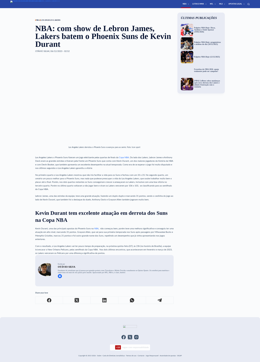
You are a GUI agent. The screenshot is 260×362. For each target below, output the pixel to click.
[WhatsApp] (132, 300)
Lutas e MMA (198, 4)
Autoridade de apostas (168, 355)
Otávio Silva (66, 266)
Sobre (99, 355)
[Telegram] (160, 300)
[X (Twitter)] (77, 300)
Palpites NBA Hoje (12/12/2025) (207, 57)
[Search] (249, 4)
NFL (211, 4)
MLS (221, 4)
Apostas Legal (235, 4)
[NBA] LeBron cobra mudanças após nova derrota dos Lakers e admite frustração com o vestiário (207, 84)
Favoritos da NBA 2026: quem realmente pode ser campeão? (206, 70)
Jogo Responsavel (152, 355)
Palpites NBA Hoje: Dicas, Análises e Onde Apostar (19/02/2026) (204, 30)
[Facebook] (49, 300)
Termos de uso (131, 355)
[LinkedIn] (104, 300)
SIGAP (179, 355)
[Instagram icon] (60, 276)
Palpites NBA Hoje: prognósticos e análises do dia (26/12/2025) (207, 43)
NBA (184, 4)
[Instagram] (136, 337)
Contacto (141, 355)
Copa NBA (124, 157)
